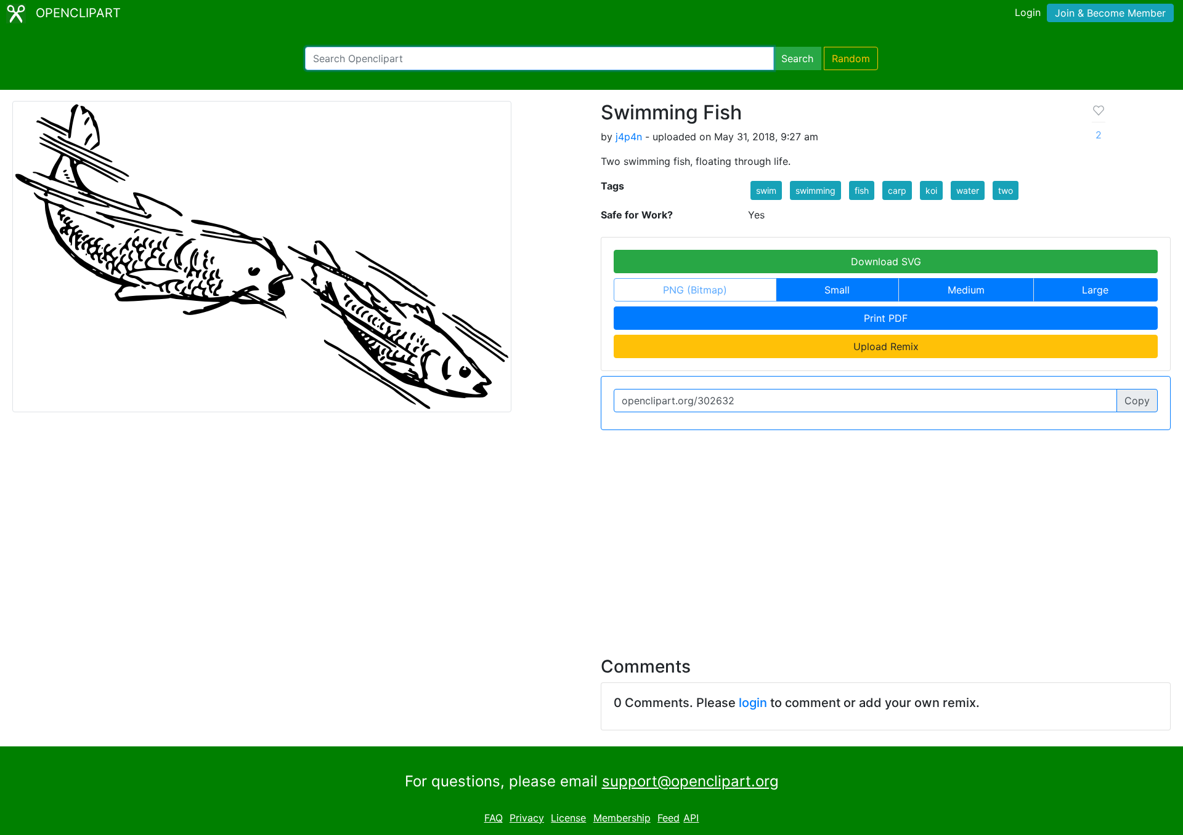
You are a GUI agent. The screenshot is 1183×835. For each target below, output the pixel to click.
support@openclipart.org (690, 781)
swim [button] (766, 190)
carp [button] (897, 190)
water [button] (967, 190)
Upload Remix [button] (886, 346)
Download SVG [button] (886, 261)
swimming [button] (815, 190)
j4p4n (629, 136)
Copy (1137, 400)
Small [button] (837, 290)
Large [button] (1095, 290)
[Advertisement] (591, 536)
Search (797, 58)
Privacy (527, 818)
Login (1028, 12)
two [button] (1005, 190)
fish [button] (862, 190)
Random (851, 58)
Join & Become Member (1110, 13)
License (568, 818)
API (691, 818)
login (753, 702)
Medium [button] (966, 290)
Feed (668, 818)
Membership (622, 818)
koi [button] (931, 190)
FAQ (493, 818)
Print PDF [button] (886, 318)
